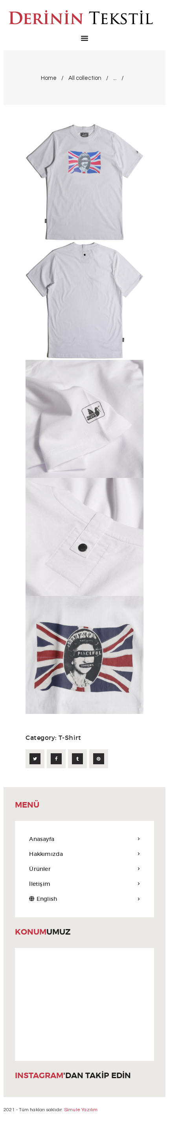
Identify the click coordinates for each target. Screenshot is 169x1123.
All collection (84, 78)
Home (49, 78)
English (46, 898)
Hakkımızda (46, 853)
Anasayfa (41, 839)
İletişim (39, 883)
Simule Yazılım (81, 1109)
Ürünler (39, 868)
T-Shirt (70, 737)
